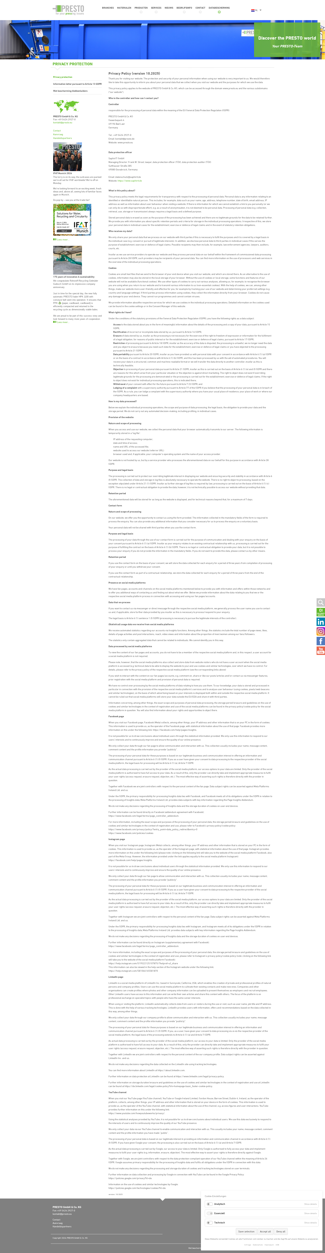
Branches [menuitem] (108, 7)
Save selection (246, 1231)
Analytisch (219, 1203)
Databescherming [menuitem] (219, 7)
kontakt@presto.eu (62, 122)
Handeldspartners (62, 138)
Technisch (219, 1222)
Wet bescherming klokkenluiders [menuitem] (70, 90)
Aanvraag (58, 134)
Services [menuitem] (156, 7)
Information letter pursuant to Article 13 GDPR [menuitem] (77, 83)
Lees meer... (63, 239)
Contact (57, 130)
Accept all (265, 1231)
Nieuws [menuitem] (169, 7)
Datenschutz (258, 1245)
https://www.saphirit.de (130, 180)
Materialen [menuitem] (124, 7)
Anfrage (247, 1245)
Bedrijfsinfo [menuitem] (184, 7)
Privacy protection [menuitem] (62, 76)
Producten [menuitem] (141, 7)
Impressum (269, 1245)
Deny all (280, 1231)
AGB (277, 1245)
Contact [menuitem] (200, 7)
